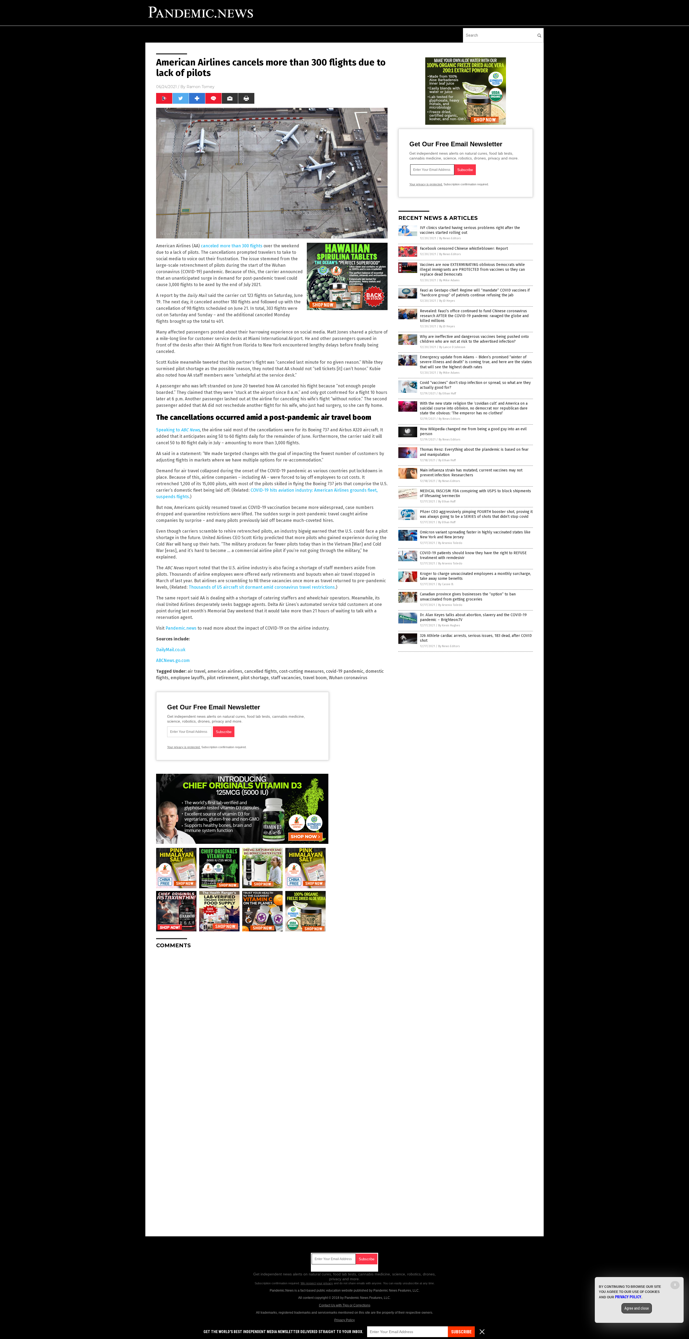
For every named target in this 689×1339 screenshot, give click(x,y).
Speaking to (178, 429)
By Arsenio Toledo (450, 543)
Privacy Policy (344, 1320)
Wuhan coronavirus (348, 677)
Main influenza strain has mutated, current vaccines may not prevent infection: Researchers (471, 472)
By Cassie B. (446, 584)
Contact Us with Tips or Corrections (344, 1305)
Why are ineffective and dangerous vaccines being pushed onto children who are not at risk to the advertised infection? (474, 339)
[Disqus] (272, 1020)
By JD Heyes (447, 301)
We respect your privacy (317, 1283)
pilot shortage (255, 677)
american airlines (225, 671)
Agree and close (636, 1308)
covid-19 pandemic (344, 671)
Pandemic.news (181, 628)
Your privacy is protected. (184, 747)
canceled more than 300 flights (231, 245)
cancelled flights (260, 671)
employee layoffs (188, 677)
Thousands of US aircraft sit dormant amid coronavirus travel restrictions (262, 587)
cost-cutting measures (301, 671)
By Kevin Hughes (449, 625)
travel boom (315, 677)
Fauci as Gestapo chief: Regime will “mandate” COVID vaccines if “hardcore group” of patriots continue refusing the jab (475, 292)
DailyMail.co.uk (170, 649)
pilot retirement (222, 677)
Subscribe (461, 1331)
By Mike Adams (449, 280)
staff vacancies (286, 677)
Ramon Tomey (201, 86)
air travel (196, 671)
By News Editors (450, 238)
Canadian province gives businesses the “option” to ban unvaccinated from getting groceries (468, 596)
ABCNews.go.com (173, 660)
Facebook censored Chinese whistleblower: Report (464, 248)
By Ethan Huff (447, 393)
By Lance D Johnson (452, 347)
